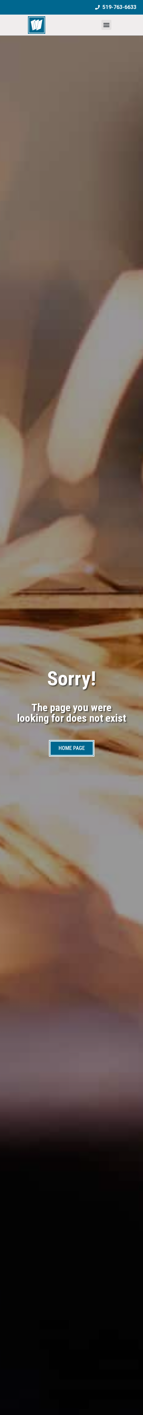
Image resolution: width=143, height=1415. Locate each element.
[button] (106, 25)
